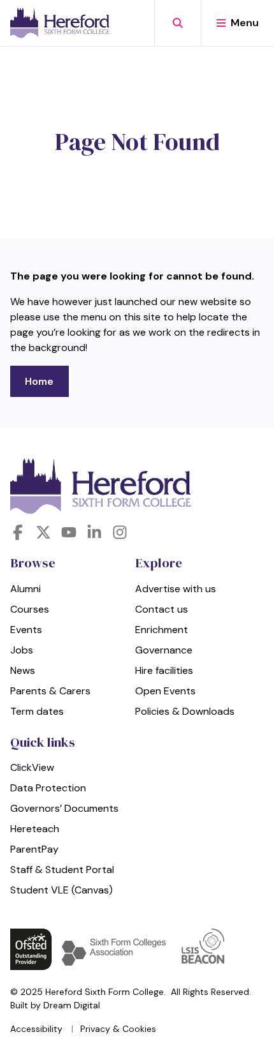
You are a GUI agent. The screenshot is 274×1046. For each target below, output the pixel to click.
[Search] (177, 23)
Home (39, 381)
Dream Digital (71, 1005)
